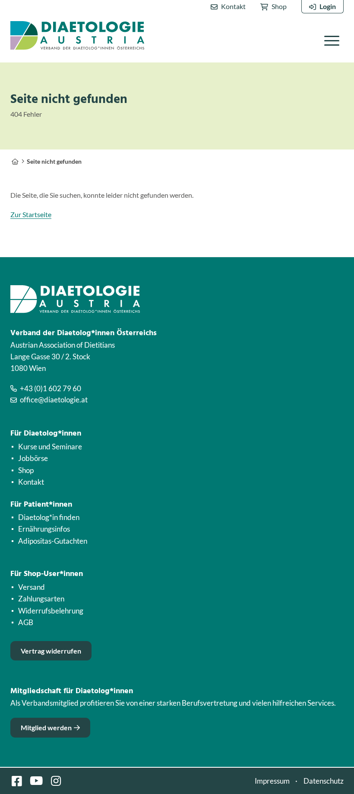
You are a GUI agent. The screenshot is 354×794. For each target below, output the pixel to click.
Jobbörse (33, 458)
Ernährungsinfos (44, 528)
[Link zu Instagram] (55, 781)
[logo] (77, 35)
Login (327, 6)
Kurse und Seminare (50, 446)
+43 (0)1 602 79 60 (50, 388)
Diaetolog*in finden (48, 517)
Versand (31, 587)
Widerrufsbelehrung (50, 610)
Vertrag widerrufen (51, 651)
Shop (279, 6)
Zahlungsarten (41, 598)
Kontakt (233, 6)
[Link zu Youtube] (36, 781)
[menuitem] (228, 6)
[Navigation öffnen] (332, 40)
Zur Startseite (30, 214)
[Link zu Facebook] (16, 781)
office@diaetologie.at (54, 399)
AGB (25, 622)
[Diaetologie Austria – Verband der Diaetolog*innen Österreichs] (15, 161)
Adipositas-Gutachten (52, 540)
